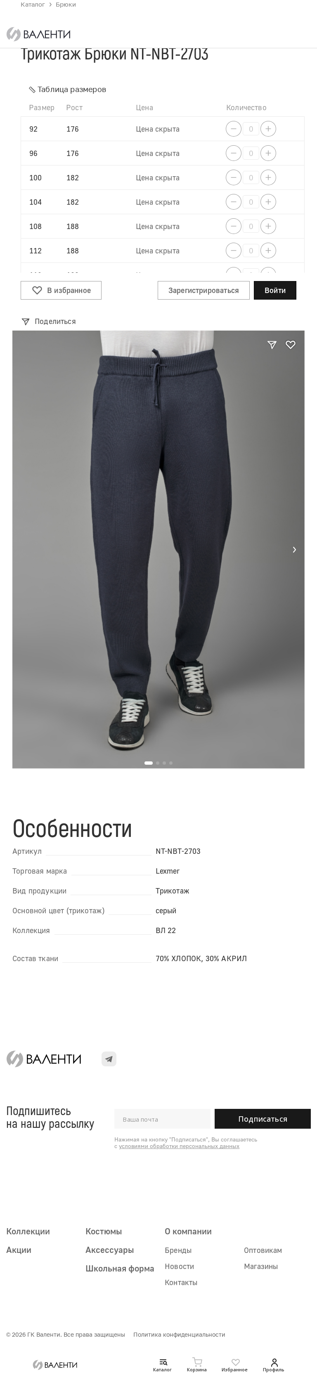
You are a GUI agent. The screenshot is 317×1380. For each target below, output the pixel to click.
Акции (18, 1249)
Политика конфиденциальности (179, 1334)
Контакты (181, 1282)
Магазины (261, 1266)
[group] (158, 550)
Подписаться (262, 1119)
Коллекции (28, 1231)
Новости (179, 1266)
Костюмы (103, 1231)
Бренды (178, 1250)
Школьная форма (119, 1268)
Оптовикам (263, 1250)
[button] (294, 550)
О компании (188, 1231)
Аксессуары (109, 1249)
